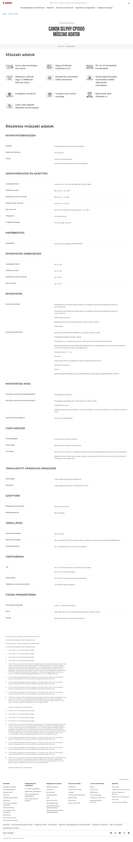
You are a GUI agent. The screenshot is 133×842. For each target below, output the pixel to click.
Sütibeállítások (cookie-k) (11, 828)
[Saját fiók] (128, 3)
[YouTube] (128, 833)
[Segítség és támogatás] (113, 8)
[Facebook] (111, 833)
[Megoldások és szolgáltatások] (96, 8)
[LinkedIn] (120, 833)
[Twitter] (124, 833)
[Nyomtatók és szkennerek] (74, 8)
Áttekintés (61, 46)
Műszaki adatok (70, 46)
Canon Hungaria (8, 833)
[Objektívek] (54, 8)
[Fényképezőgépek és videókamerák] (45, 8)
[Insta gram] (115, 833)
